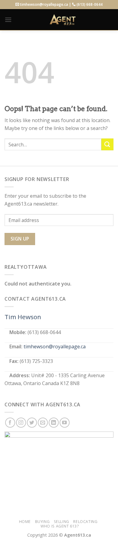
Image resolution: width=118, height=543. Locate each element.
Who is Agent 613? (60, 526)
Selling (61, 521)
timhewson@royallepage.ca (55, 346)
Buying (42, 521)
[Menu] (8, 19)
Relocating (85, 521)
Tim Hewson (23, 316)
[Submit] (107, 144)
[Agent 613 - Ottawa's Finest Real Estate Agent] (62, 19)
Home (25, 521)
